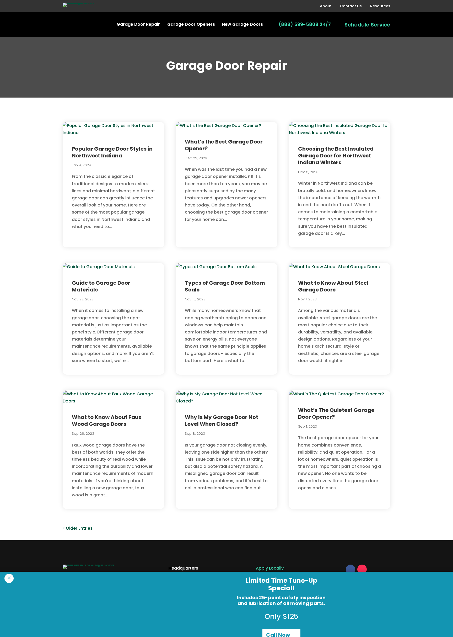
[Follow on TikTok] (362, 569)
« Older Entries (78, 528)
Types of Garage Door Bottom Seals (225, 286)
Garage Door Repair (138, 24)
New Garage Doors (242, 24)
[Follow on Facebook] (350, 569)
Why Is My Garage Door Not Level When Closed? (221, 420)
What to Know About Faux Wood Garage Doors (107, 420)
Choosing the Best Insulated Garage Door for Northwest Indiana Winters (336, 155)
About (326, 6)
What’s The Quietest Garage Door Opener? (336, 413)
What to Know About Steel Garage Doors (333, 286)
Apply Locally (270, 568)
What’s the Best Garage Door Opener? (224, 145)
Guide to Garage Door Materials (101, 286)
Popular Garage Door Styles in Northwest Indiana (112, 152)
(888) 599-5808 (299, 24)
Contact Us (351, 6)
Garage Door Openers (191, 24)
